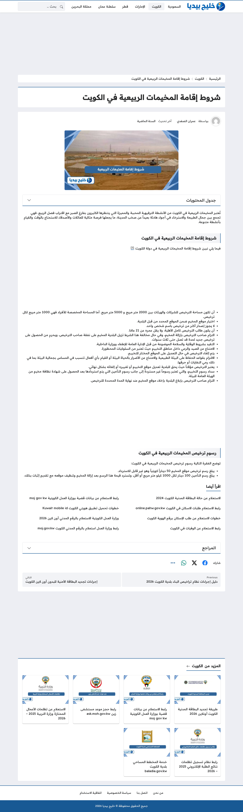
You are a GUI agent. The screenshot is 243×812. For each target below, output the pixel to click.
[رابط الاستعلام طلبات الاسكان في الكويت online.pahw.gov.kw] (172, 508)
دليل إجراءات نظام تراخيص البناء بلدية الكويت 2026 (182, 581)
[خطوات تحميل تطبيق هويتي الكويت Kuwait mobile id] (70, 508)
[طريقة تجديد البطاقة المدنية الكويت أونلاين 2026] (197, 699)
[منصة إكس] (194, 563)
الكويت (199, 78)
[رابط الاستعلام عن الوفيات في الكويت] (172, 528)
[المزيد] (173, 563)
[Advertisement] (121, 43)
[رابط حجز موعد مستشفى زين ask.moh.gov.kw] (96, 699)
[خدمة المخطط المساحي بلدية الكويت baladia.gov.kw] (147, 752)
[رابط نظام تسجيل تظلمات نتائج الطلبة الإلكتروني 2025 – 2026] (197, 752)
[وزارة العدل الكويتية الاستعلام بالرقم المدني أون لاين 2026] (70, 518)
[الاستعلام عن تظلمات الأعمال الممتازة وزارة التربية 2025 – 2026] (45, 699)
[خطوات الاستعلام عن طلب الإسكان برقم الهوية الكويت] (172, 518)
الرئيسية (215, 78)
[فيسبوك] (205, 563)
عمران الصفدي (186, 121)
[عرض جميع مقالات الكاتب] (216, 121)
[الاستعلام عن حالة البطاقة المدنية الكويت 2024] (172, 498)
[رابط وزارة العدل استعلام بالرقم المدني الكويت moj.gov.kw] (70, 528)
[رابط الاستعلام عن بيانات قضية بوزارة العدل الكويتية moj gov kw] (70, 498)
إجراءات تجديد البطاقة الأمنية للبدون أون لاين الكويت (61, 581)
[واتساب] (183, 563)
